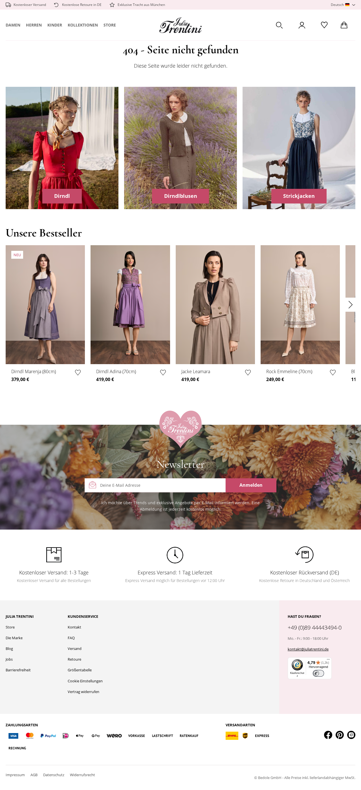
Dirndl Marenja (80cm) (33, 371)
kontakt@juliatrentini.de (308, 649)
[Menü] (328, 660)
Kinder (54, 25)
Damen (13, 25)
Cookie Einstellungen (85, 680)
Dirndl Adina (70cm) (116, 371)
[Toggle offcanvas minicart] (344, 25)
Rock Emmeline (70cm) (289, 371)
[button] (343, 5)
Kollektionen (83, 25)
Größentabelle (80, 669)
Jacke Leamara (195, 371)
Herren (34, 25)
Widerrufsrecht (82, 774)
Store (110, 25)
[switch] (318, 673)
